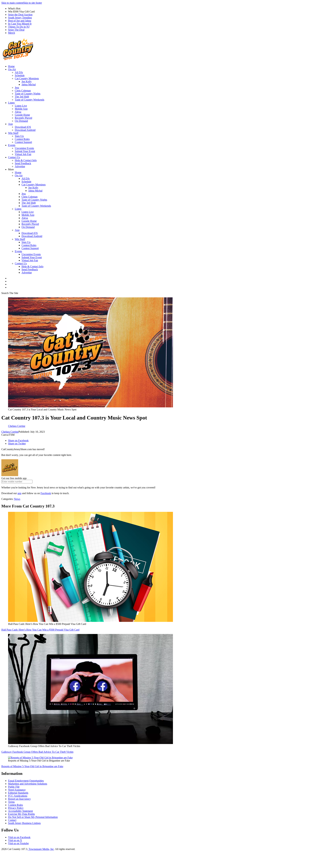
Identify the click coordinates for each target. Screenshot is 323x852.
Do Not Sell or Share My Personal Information (33, 817)
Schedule (20, 75)
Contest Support (23, 142)
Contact (12, 820)
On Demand (21, 120)
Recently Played (23, 117)
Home (11, 66)
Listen (11, 102)
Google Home (22, 114)
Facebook (46, 493)
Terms (11, 801)
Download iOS (23, 127)
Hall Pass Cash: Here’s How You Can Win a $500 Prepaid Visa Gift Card (40, 629)
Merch (11, 32)
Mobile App (21, 108)
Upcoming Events (24, 148)
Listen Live (21, 105)
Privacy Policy (16, 808)
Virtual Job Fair (23, 154)
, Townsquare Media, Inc (40, 849)
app (19, 493)
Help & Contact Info (26, 160)
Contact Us (14, 157)
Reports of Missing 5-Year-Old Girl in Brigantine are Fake (32, 766)
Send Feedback (23, 163)
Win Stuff (13, 133)
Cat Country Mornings (27, 78)
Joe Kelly (27, 81)
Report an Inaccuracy (19, 798)
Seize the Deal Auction (20, 14)
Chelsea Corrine (10, 431)
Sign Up (19, 136)
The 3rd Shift (22, 96)
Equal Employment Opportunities (26, 780)
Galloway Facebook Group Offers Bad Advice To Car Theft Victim (37, 751)
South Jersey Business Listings (24, 823)
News (17, 499)
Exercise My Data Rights (21, 814)
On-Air (12, 69)
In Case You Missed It (19, 23)
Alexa (18, 111)
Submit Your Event (25, 151)
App (10, 123)
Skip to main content (12, 2)
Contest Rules (22, 139)
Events (11, 145)
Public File (14, 786)
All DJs (19, 72)
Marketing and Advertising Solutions (27, 783)
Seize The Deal (16, 29)
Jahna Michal (29, 84)
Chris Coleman (23, 90)
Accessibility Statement (20, 811)
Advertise (20, 166)
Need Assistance (17, 789)
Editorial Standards (18, 792)
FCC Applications (17, 795)
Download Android (25, 130)
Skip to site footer (32, 2)
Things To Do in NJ (18, 26)
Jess (17, 87)
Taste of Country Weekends (29, 99)
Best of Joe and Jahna (19, 20)
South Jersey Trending (20, 17)
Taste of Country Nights (27, 93)
